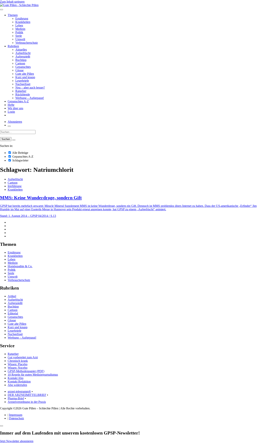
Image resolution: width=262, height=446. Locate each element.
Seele (18, 35)
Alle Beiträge (20, 152)
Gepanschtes (23, 66)
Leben (19, 25)
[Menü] (1, 9)
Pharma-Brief (16, 398)
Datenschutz (16, 418)
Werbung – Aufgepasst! (29, 98)
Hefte (11, 104)
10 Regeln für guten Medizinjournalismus (33, 374)
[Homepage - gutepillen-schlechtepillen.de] (19, 5)
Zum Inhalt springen (12, 1)
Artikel (12, 296)
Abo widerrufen (17, 385)
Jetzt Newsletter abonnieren (16, 441)
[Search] (13, 140)
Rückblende (22, 94)
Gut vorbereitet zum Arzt (23, 357)
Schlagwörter (20, 160)
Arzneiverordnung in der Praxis (27, 401)
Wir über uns (15, 108)
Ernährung (21, 18)
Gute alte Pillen (24, 73)
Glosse (19, 70)
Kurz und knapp (25, 77)
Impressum (15, 414)
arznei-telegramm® (19, 391)
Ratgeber (20, 91)
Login (11, 111)
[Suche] (9, 126)
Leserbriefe (22, 80)
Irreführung (14, 186)
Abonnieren (15, 121)
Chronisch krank (18, 360)
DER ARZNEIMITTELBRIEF (27, 395)
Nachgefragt (22, 84)
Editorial (13, 313)
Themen (13, 15)
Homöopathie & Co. (20, 266)
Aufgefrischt (22, 53)
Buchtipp (20, 60)
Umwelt (20, 39)
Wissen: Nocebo (17, 367)
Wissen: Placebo (17, 364)
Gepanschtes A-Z (18, 101)
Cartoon (20, 63)
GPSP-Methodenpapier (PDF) (26, 371)
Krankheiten (22, 22)
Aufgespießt (22, 56)
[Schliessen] (1, 425)
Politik (19, 32)
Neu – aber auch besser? (30, 87)
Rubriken (13, 46)
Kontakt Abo (15, 378)
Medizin (20, 28)
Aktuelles (21, 49)
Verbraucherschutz (26, 42)
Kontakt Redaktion (19, 381)
